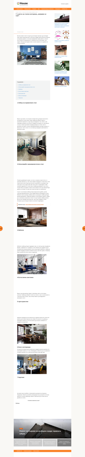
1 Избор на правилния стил (24, 84)
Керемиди (34, 8)
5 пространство (21, 93)
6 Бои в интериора (22, 95)
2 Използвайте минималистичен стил (26, 87)
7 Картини (20, 97)
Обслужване (57, 8)
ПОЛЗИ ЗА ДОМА (64, 3)
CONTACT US (64, 8)
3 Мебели (20, 89)
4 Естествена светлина (23, 91)
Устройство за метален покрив (61, 86)
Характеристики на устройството (47, 8)
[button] (41, 437)
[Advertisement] (33, 24)
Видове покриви (20, 8)
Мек (38, 8)
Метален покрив (27, 8)
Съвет (22, 31)
